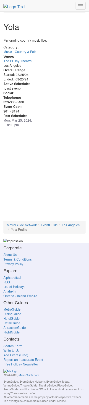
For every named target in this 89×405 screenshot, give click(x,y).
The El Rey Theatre (17, 61)
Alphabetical (12, 277)
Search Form (12, 346)
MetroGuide (12, 309)
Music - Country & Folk (19, 51)
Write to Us (11, 350)
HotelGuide (11, 318)
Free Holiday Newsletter (20, 364)
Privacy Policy (13, 263)
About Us (10, 254)
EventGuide (49, 225)
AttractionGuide (14, 327)
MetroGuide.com (28, 375)
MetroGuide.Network (22, 225)
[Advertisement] (44, 176)
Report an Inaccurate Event (23, 359)
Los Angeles (71, 225)
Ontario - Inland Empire (20, 295)
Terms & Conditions (17, 259)
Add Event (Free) (15, 355)
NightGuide (11, 332)
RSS (6, 282)
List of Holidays (14, 286)
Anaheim (9, 291)
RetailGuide (11, 323)
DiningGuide (12, 314)
